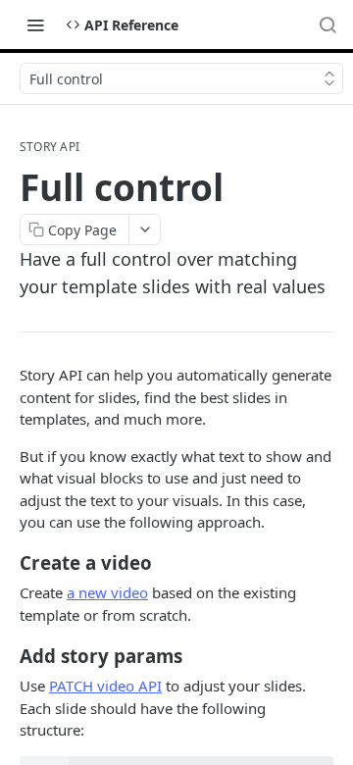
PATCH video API (105, 685)
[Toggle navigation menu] (35, 24)
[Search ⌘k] (327, 24)
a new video (107, 592)
